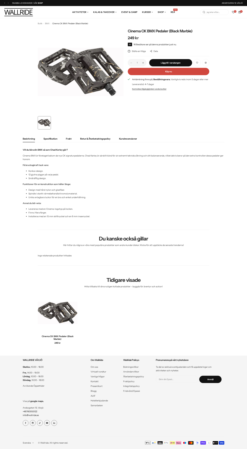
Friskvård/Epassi (131, 391)
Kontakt (94, 381)
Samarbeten (97, 405)
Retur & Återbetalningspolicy (95, 138)
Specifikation (50, 138)
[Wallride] (18, 12)
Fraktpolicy (129, 381)
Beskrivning (29, 138)
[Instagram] (33, 423)
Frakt (68, 138)
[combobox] (214, 12)
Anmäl (210, 379)
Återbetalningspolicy (133, 376)
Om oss (94, 367)
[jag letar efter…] (204, 12)
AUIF (93, 395)
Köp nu (168, 71)
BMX (47, 23)
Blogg (93, 391)
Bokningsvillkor (131, 367)
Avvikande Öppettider (33, 385)
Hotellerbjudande (99, 400)
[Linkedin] (54, 423)
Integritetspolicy (131, 386)
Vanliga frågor (98, 376)
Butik (40, 23)
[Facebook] (25, 423)
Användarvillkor (131, 371)
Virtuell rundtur (98, 371)
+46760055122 (30, 411)
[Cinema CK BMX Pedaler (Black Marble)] (57, 313)
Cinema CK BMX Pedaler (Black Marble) (57, 337)
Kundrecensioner (128, 138)
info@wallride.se (31, 415)
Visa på (33, 401)
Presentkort (96, 386)
